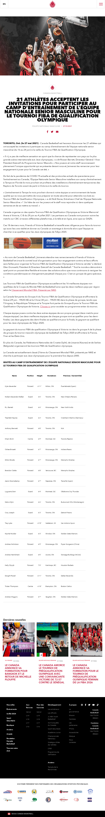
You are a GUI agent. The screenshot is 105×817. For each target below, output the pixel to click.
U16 (27, 727)
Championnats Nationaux (53, 737)
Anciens (10, 729)
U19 (27, 716)
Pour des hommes (40, 706)
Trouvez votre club (12, 749)
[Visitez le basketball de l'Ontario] (63, 791)
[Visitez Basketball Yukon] (63, 800)
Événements (12, 709)
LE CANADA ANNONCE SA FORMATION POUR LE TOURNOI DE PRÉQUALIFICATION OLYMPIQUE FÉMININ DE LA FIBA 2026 (86, 674)
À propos (73, 705)
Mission (72, 715)
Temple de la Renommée (53, 768)
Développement (54, 705)
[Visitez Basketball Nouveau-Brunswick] (7, 799)
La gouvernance (74, 710)
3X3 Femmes (8, 660)
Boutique (10, 725)
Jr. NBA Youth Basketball (53, 718)
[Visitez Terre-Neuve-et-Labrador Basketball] (48, 800)
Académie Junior (54, 732)
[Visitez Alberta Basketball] (21, 791)
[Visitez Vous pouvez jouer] (90, 800)
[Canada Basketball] (52, 4)
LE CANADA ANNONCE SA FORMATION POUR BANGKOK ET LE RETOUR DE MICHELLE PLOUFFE (18, 672)
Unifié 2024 (11, 714)
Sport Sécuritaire (11, 719)
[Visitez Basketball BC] (7, 791)
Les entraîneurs (53, 709)
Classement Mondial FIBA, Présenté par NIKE (33, 290)
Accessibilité (73, 732)
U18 (27, 719)
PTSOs (71, 729)
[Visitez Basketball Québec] (78, 792)
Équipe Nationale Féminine (47, 660)
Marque (72, 736)
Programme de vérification (53, 753)
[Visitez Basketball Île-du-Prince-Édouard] (34, 800)
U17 (27, 723)
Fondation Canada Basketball (11, 741)
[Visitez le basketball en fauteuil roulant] (76, 800)
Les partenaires (73, 724)
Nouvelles (11, 705)
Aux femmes (29, 706)
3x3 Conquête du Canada (53, 724)
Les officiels (52, 713)
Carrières (72, 719)
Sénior (28, 712)
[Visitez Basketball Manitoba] (50, 791)
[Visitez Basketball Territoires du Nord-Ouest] (90, 791)
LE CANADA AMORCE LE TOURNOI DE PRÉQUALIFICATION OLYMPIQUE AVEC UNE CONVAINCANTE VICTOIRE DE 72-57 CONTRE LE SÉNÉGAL (52, 674)
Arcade (9, 734)
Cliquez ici (45, 306)
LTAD (50, 748)
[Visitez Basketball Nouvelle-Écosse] (20, 800)
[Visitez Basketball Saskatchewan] (34, 791)
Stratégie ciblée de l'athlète (54, 743)
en (4, 4)
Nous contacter (72, 741)
